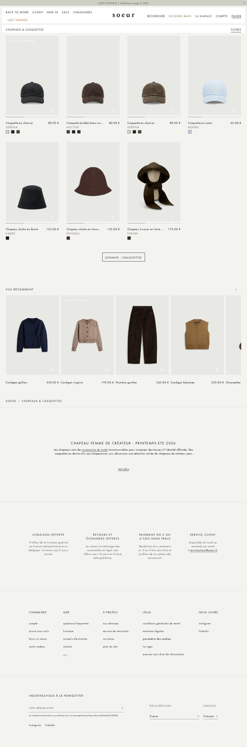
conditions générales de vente (161, 623)
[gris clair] (7, 131)
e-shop (38, 12)
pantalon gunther (126, 382)
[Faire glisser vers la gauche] (225, 289)
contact (67, 646)
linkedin (204, 631)
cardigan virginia (72, 382)
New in (52, 12)
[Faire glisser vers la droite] (236, 289)
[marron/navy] (18, 131)
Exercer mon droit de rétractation (163, 654)
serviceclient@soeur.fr (203, 550)
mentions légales (153, 631)
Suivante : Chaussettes (123, 257)
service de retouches (116, 631)
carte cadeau (37, 646)
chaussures (82, 12)
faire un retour (38, 638)
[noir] (12, 131)
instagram (205, 623)
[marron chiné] (68, 238)
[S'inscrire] (122, 707)
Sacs (65, 12)
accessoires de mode (95, 449)
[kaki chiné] (129, 238)
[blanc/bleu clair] (190, 131)
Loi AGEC (148, 646)
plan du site (110, 646)
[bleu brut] (73, 131)
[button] (38, 11)
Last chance (18, 20)
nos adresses (110, 623)
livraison (68, 631)
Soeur (11, 401)
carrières (108, 638)
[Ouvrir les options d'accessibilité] (65, 655)
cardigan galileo (16, 382)
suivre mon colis (39, 631)
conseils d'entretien (75, 638)
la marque (203, 16)
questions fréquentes (76, 623)
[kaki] (68, 131)
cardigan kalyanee (183, 382)
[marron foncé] (79, 131)
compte (33, 623)
